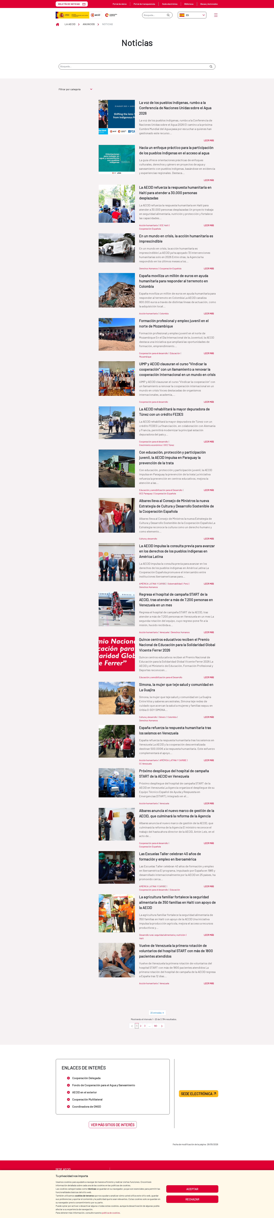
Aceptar (192, 1189)
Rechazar (192, 1199)
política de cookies (111, 1212)
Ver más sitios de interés (112, 1125)
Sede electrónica (169, 4)
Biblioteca (188, 4)
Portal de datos (120, 4)
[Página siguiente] (162, 1025)
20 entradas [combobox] (156, 1012)
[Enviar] (168, 15)
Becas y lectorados (209, 4)
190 (156, 1026)
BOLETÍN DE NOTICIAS (69, 4)
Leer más (209, 140)
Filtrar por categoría (69, 89)
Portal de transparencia (144, 4)
